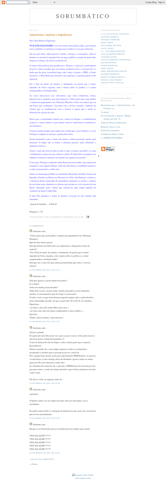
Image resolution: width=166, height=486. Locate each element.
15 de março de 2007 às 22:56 (45, 418)
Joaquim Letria (109, 57)
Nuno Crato (107, 42)
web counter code (83, 478)
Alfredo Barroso (110, 74)
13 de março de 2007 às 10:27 (45, 321)
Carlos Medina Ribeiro (113, 54)
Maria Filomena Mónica (113, 77)
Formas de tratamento (110, 130)
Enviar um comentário (42, 459)
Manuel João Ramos (111, 80)
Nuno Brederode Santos (114, 71)
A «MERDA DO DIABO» (112, 137)
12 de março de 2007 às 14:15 (45, 270)
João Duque (107, 68)
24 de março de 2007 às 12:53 (45, 453)
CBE (41, 211)
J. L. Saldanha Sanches (113, 51)
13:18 (80, 217)
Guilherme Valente (111, 45)
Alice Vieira (107, 48)
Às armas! (105, 112)
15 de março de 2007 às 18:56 (45, 383)
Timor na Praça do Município (114, 122)
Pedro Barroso (109, 65)
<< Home (33, 464)
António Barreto (110, 37)
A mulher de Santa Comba (112, 134)
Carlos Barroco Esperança (116, 60)
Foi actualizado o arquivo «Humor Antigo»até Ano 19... (116, 117)
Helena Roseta (109, 63)
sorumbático (83, 16)
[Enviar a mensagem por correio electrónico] (87, 216)
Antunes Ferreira (110, 40)
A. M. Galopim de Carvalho (115, 34)
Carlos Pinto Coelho (112, 83)
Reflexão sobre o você (110, 126)
